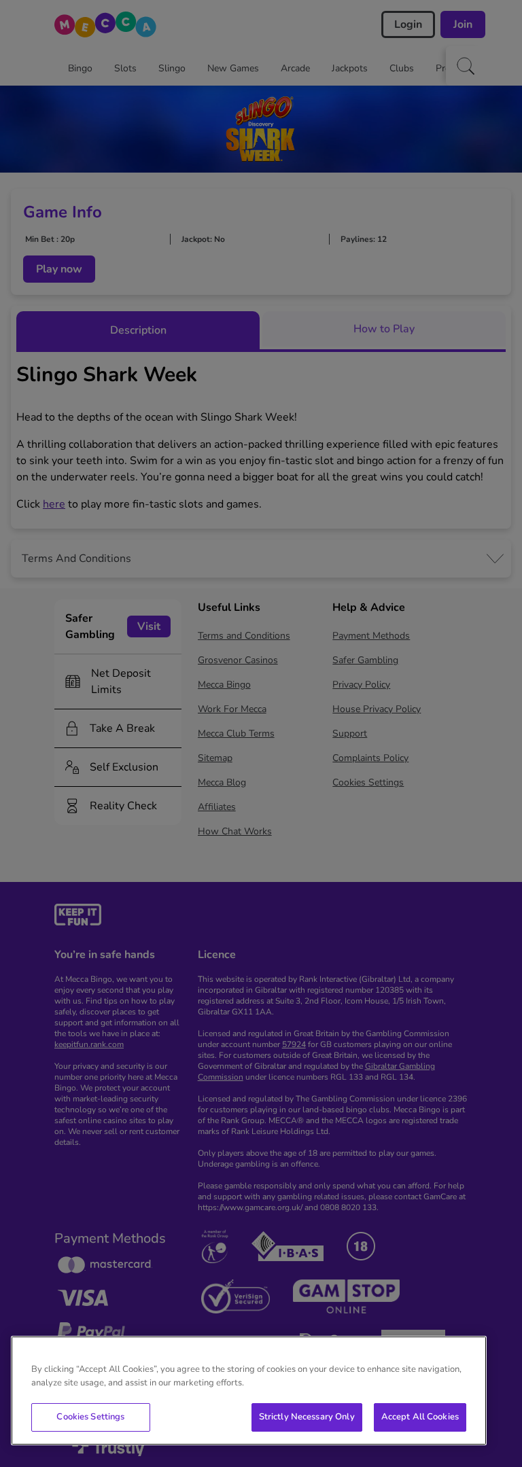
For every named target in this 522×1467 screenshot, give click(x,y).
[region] (249, 1390)
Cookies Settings (90, 1417)
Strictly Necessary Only (307, 1417)
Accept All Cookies (420, 1417)
